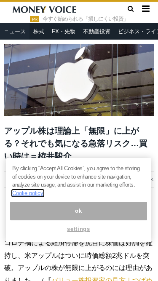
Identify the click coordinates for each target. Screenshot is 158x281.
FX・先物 (63, 31)
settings (78, 229)
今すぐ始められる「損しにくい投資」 (86, 19)
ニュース (15, 31)
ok (78, 211)
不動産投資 (96, 31)
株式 (38, 31)
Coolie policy (27, 193)
